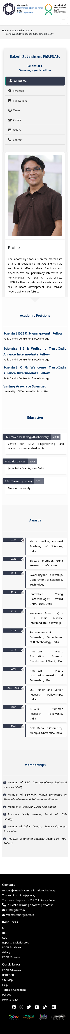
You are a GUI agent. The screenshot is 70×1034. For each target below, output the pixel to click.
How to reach (10, 999)
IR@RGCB (8, 975)
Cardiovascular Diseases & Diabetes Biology (29, 33)
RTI (4, 932)
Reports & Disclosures (15, 942)
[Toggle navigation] (64, 20)
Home (5, 30)
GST (4, 928)
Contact (17, 140)
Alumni (17, 120)
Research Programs (23, 30)
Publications (20, 100)
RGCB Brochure (11, 947)
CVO (4, 937)
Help (5, 985)
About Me (20, 81)
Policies (6, 994)
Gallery (17, 130)
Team (16, 110)
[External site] (8, 1017)
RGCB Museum (11, 957)
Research (18, 90)
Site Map (7, 980)
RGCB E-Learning (12, 970)
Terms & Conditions (14, 989)
